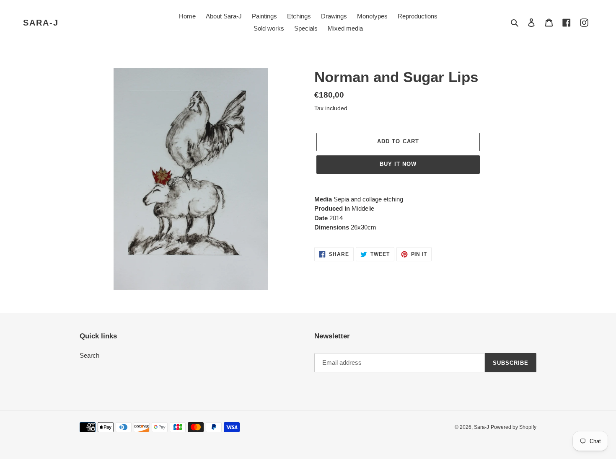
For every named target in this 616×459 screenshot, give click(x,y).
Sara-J (41, 22)
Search (89, 355)
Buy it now (398, 164)
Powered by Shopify (513, 427)
